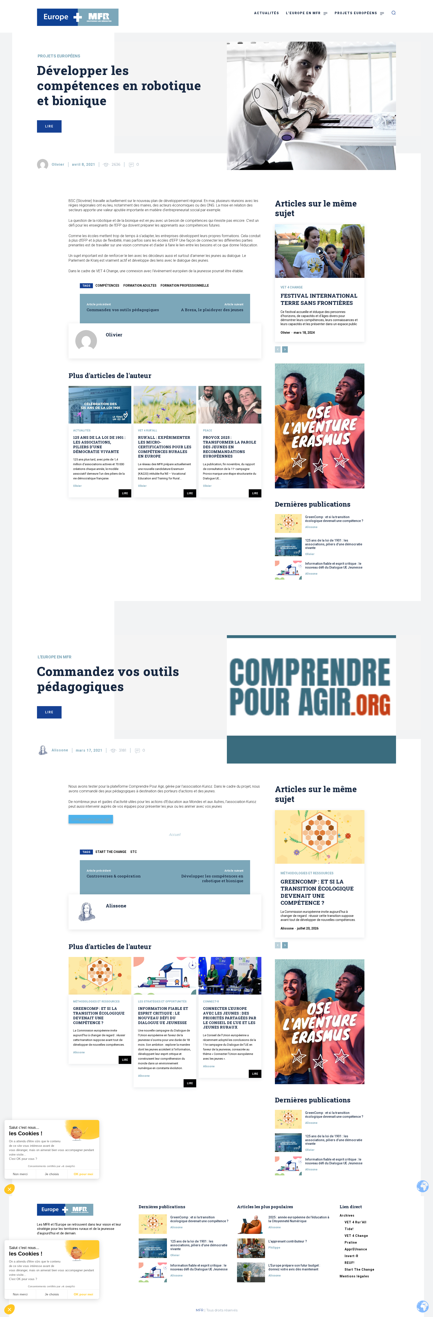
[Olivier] (44, 164)
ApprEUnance (356, 1249)
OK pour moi (83, 1294)
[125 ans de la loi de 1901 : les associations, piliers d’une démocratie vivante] (100, 405)
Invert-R (351, 1256)
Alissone (311, 527)
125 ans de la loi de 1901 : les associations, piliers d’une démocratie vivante (99, 444)
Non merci (20, 1294)
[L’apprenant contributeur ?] (251, 1248)
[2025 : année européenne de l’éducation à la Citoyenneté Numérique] (251, 1224)
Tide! (349, 1229)
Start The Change (359, 1269)
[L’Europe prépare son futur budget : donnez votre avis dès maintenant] (251, 1272)
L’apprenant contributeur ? (287, 1241)
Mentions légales (354, 1276)
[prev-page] (278, 349)
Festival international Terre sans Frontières (319, 299)
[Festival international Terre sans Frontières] (319, 251)
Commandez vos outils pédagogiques (123, 309)
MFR (199, 1310)
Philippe (274, 1247)
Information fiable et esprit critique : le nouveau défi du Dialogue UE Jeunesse (333, 565)
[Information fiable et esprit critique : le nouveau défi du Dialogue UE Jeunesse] (288, 570)
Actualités (81, 430)
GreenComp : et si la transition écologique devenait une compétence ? (334, 519)
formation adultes (140, 285)
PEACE (207, 430)
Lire (125, 493)
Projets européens (59, 56)
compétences (107, 285)
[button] (9, 1309)
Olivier (58, 164)
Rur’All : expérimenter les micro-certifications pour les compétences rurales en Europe (164, 446)
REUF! (350, 1263)
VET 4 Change (292, 287)
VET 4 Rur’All (147, 430)
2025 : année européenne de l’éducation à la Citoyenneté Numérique (298, 1219)
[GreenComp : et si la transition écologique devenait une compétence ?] (288, 523)
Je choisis (52, 1294)
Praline (351, 1242)
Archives (347, 1215)
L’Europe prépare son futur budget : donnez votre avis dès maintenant (294, 1267)
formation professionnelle (185, 285)
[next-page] (285, 349)
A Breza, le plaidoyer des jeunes (212, 309)
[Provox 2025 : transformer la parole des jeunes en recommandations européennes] (229, 405)
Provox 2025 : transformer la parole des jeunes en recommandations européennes (229, 446)
